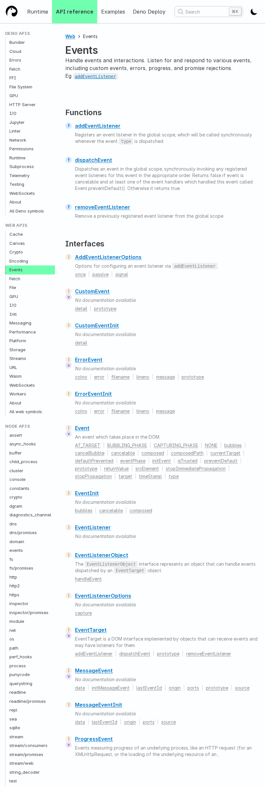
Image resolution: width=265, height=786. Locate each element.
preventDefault (221, 460)
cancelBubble (89, 453)
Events (16, 269)
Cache (16, 234)
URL (13, 367)
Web (70, 36)
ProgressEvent (94, 739)
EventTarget (91, 630)
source (242, 688)
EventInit (87, 493)
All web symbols (25, 411)
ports (193, 688)
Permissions (21, 148)
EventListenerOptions (103, 595)
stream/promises (26, 754)
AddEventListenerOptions (108, 257)
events (16, 550)
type (174, 476)
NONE (211, 445)
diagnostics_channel (30, 514)
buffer (15, 452)
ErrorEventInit (93, 394)
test (13, 780)
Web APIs (16, 225)
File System (20, 86)
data (80, 688)
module (16, 621)
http (13, 577)
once (80, 274)
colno (81, 377)
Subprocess (21, 166)
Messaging (20, 322)
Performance (22, 331)
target (125, 476)
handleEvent (88, 579)
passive (100, 274)
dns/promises (23, 532)
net (12, 630)
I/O (12, 113)
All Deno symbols (26, 211)
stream (16, 736)
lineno (142, 377)
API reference (74, 11)
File (12, 287)
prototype (105, 308)
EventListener (93, 527)
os (11, 639)
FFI (12, 77)
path (13, 648)
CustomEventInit (97, 325)
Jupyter (17, 122)
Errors (15, 60)
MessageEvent (94, 670)
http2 (14, 585)
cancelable (123, 453)
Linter (15, 131)
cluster (16, 470)
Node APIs (17, 426)
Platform (17, 340)
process (17, 665)
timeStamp (150, 476)
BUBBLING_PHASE (127, 445)
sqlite (14, 727)
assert (15, 435)
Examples (113, 11)
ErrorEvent (88, 359)
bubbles (233, 445)
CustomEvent (92, 291)
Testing (16, 184)
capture (83, 613)
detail (81, 308)
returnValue (116, 468)
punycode (19, 674)
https (14, 594)
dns (13, 523)
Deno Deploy (149, 11)
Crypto (16, 251)
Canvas (17, 243)
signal (121, 274)
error (99, 377)
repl (13, 709)
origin (175, 688)
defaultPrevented (94, 460)
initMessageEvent (111, 688)
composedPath (187, 453)
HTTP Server (22, 104)
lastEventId (149, 688)
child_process (23, 461)
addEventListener (98, 126)
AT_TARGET (88, 445)
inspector (18, 603)
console (17, 479)
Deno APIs (17, 33)
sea (13, 718)
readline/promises (27, 701)
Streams (17, 358)
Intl (12, 314)
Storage (17, 349)
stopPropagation (93, 476)
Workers (17, 393)
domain (16, 541)
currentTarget (225, 453)
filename (120, 377)
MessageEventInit (98, 704)
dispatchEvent (93, 160)
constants (19, 488)
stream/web (21, 763)
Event (82, 428)
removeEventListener (102, 207)
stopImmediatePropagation (196, 468)
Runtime (37, 11)
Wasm (15, 376)
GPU (13, 95)
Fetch (14, 69)
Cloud (15, 51)
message (165, 377)
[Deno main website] (11, 11)
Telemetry (19, 175)
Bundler (17, 42)
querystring (20, 683)
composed (153, 453)
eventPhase (132, 460)
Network (17, 140)
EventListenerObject (101, 555)
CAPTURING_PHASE (176, 445)
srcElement (147, 468)
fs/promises (21, 568)
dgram (15, 506)
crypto (15, 497)
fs (11, 559)
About (15, 201)
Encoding (18, 261)
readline (17, 692)
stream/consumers (28, 745)
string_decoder (24, 772)
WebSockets (22, 193)
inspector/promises (28, 612)
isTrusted (187, 460)
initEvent (161, 460)
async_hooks (22, 443)
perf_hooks (20, 656)
